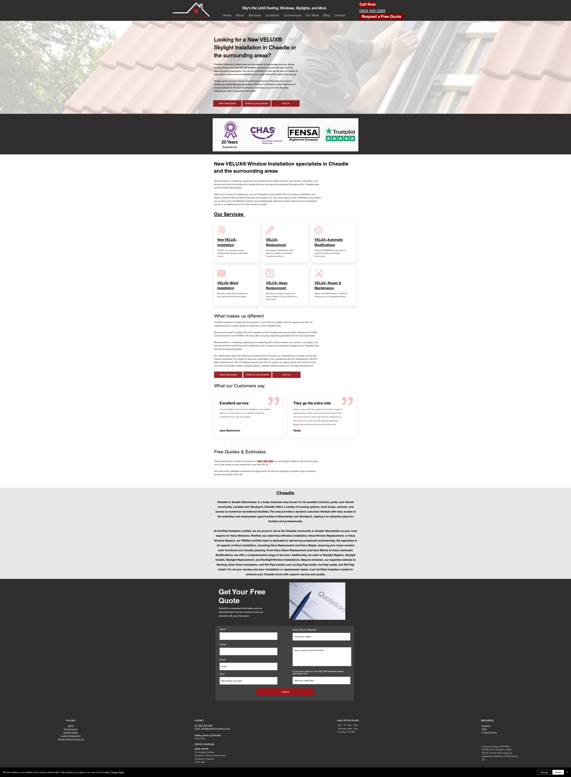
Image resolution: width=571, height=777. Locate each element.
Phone (223, 644)
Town (222, 674)
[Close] (567, 772)
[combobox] (248, 680)
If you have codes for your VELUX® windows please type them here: (318, 672)
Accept (558, 772)
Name (223, 629)
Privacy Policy (117, 772)
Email (222, 659)
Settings (544, 772)
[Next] (225, 442)
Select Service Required (304, 630)
